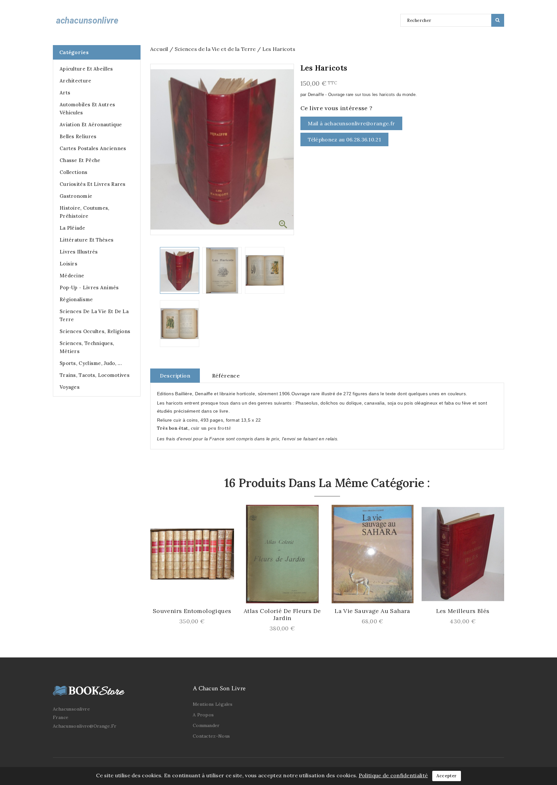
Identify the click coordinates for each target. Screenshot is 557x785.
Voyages (70, 387)
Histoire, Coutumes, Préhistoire (85, 212)
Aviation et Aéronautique (91, 124)
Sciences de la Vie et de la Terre (94, 315)
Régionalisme (76, 299)
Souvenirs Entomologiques (192, 611)
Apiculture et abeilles (86, 69)
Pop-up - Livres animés (89, 287)
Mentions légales (213, 704)
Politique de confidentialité (393, 775)
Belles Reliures (78, 136)
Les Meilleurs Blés (463, 611)
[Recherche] (497, 20)
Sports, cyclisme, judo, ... (91, 363)
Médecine (72, 276)
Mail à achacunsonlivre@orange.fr (351, 123)
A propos (203, 715)
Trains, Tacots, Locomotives (95, 375)
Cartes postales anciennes (93, 148)
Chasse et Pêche (80, 160)
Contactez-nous (211, 736)
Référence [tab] (226, 375)
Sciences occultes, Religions (95, 331)
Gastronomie (76, 196)
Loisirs (68, 264)
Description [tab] (175, 375)
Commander (206, 725)
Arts (65, 93)
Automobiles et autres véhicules (87, 108)
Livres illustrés (79, 252)
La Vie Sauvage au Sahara (372, 611)
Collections (73, 172)
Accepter (446, 776)
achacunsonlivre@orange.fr (85, 726)
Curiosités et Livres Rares (93, 184)
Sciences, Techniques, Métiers (87, 347)
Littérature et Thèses (86, 240)
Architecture (76, 81)
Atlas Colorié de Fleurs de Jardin (282, 615)
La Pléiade (72, 228)
